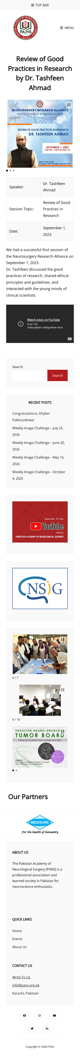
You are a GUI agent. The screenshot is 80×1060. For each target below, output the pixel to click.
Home (17, 931)
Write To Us (21, 977)
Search (17, 367)
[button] (69, 105)
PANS (51, 1046)
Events (17, 939)
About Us (19, 947)
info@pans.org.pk (25, 985)
